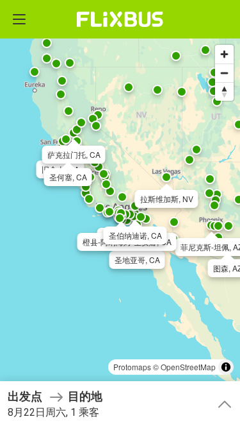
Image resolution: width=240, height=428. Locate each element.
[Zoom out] (224, 73)
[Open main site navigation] (19, 19)
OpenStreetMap (188, 366)
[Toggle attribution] (226, 367)
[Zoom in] (224, 54)
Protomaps (132, 366)
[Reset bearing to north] (224, 91)
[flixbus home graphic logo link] (120, 19)
